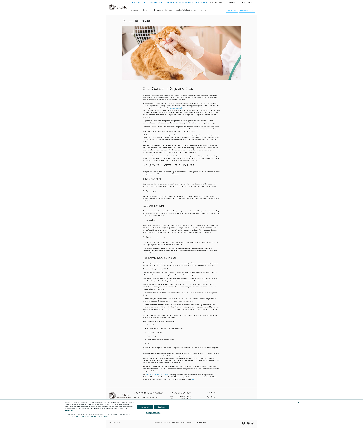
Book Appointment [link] (247, 10)
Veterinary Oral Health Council (157, 374)
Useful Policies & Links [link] (186, 10)
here (193, 379)
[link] (118, 7)
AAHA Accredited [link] (246, 2)
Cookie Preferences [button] (201, 422)
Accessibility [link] (157, 422)
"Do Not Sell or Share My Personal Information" (92, 416)
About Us (135, 10)
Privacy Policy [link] (186, 422)
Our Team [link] (211, 397)
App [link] (226, 2)
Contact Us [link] (233, 2)
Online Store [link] (232, 10)
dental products (176, 108)
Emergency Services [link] (163, 10)
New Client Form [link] (216, 2)
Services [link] (146, 10)
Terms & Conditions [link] (171, 422)
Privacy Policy (69, 410)
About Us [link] (211, 392)
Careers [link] (202, 10)
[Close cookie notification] (298, 402)
